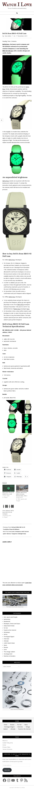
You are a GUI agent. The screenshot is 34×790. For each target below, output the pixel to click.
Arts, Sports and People (10, 617)
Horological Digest (9, 636)
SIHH (5, 649)
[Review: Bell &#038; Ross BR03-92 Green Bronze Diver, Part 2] (22, 488)
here (28, 309)
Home (4, 745)
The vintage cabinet (9, 651)
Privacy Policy (6, 747)
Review (6, 647)
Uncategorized (8, 654)
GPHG (5, 634)
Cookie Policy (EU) (7, 743)
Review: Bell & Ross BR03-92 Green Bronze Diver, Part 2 (21, 494)
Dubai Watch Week (9, 626)
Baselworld (7, 621)
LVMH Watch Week (9, 643)
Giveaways (7, 632)
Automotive (7, 619)
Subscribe (7, 770)
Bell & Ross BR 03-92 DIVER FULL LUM (8, 493)
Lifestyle (6, 641)
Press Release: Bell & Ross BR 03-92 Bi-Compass (8, 512)
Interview (6, 639)
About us (5, 740)
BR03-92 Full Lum (7, 51)
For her (6, 628)
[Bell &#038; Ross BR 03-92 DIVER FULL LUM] (8, 488)
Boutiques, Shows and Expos (12, 623)
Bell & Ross (5, 44)
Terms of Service (7, 749)
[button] (13, 407)
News (5, 645)
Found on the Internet (10, 630)
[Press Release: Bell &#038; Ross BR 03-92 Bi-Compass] (8, 506)
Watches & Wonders (9, 656)
